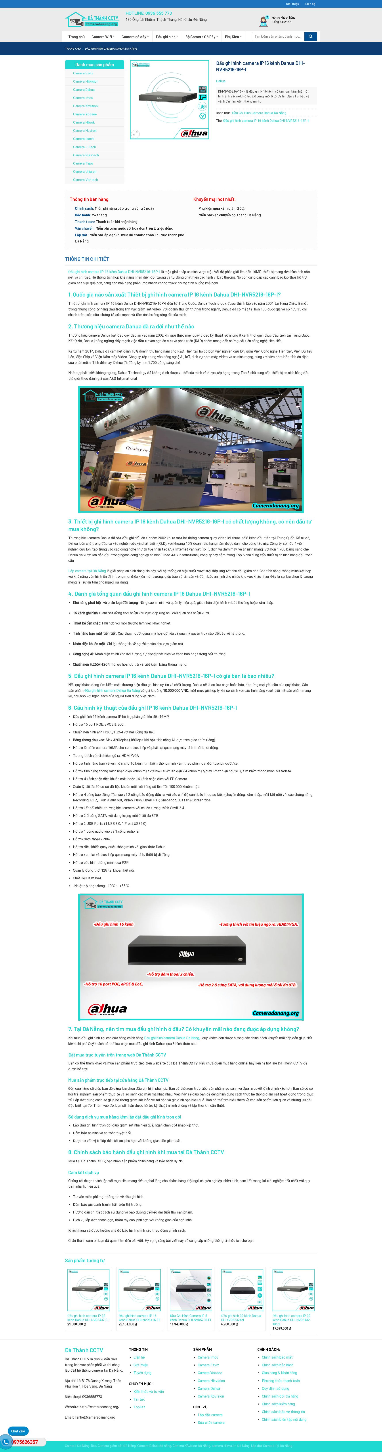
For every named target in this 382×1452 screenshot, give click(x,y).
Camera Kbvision (85, 106)
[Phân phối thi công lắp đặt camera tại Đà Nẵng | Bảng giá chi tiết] (92, 19)
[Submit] (310, 36)
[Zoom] (135, 134)
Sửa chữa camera (211, 1423)
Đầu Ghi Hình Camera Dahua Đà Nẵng (111, 48)
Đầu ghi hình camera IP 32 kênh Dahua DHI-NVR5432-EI (87, 1318)
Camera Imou (83, 98)
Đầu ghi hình (166, 36)
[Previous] (65, 1302)
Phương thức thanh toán (281, 1381)
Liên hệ (310, 4)
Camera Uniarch (84, 172)
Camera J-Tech (84, 147)
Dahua (220, 81)
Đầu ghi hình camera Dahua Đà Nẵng (112, 690)
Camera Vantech (85, 180)
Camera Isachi (83, 139)
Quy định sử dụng (275, 1388)
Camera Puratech (86, 155)
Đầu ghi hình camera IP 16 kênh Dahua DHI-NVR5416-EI (139, 1318)
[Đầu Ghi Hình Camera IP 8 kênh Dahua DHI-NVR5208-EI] (191, 1290)
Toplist (139, 1407)
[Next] (316, 1302)
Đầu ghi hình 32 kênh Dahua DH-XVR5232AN (241, 1318)
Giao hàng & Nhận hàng (279, 1373)
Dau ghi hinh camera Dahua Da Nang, (172, 1038)
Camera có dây (134, 36)
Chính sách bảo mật (277, 1357)
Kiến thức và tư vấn (149, 1392)
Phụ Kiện (232, 36)
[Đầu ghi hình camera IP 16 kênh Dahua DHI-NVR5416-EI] (140, 1290)
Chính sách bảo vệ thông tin (283, 1412)
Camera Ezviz (83, 73)
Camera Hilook (84, 122)
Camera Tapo (83, 163)
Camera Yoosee (85, 114)
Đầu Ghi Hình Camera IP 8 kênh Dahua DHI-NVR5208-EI (190, 1318)
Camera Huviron (85, 131)
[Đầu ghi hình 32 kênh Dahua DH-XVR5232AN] (242, 1290)
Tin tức (139, 1399)
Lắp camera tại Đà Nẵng (87, 571)
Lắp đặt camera (210, 1415)
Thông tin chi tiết (87, 259)
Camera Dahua (84, 90)
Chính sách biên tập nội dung (284, 1419)
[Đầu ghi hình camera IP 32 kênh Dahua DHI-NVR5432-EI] (88, 1290)
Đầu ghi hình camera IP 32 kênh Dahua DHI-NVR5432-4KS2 (292, 1320)
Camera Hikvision (85, 81)
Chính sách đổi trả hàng (280, 1396)
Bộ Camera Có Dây (200, 36)
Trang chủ (76, 36)
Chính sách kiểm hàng (278, 1404)
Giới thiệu (292, 4)
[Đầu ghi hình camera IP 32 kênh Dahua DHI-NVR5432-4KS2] (294, 1290)
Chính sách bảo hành (277, 1365)
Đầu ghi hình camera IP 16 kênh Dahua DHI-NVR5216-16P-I (266, 121)
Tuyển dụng (142, 1373)
